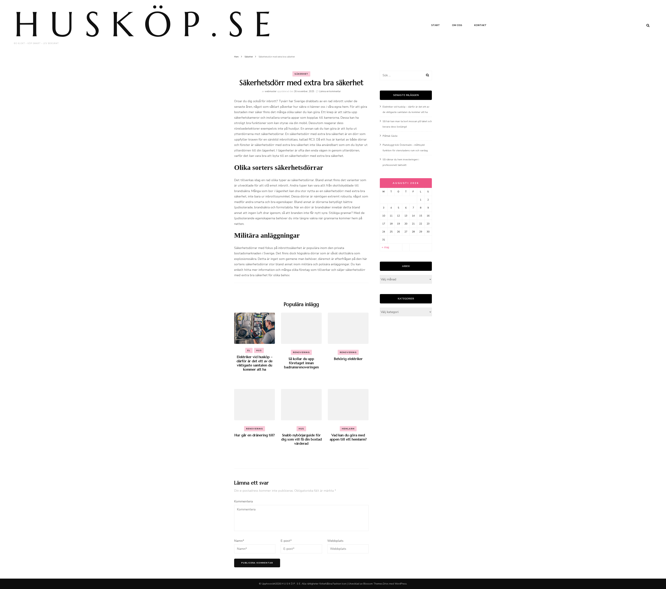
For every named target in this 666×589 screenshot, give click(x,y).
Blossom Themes (372, 583)
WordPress (401, 583)
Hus (259, 350)
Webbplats (335, 541)
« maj (385, 247)
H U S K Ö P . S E (142, 24)
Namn (239, 541)
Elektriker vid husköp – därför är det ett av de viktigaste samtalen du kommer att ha (254, 363)
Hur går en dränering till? (254, 435)
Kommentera (243, 501)
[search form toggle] (648, 25)
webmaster (270, 91)
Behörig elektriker (348, 359)
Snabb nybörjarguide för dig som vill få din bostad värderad (301, 439)
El (248, 350)
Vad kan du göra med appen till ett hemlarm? (348, 437)
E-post (286, 541)
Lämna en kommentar (330, 91)
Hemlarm (348, 428)
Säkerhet (301, 74)
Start (435, 25)
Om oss (457, 25)
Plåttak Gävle (390, 136)
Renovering (301, 352)
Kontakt (480, 25)
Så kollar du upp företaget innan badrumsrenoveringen (301, 363)
